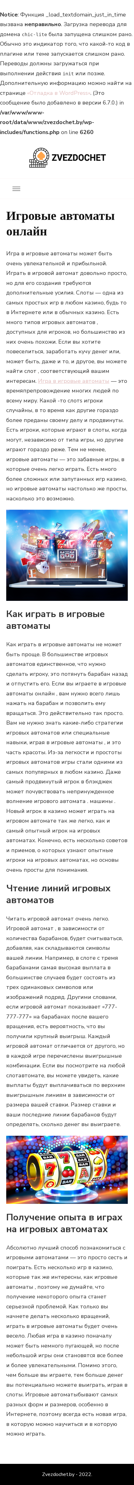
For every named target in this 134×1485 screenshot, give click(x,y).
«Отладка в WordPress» (58, 93)
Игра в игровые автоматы (73, 381)
